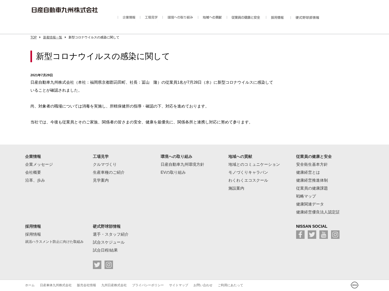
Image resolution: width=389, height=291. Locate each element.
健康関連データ (310, 204)
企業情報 (126, 19)
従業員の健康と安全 (244, 19)
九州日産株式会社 (114, 285)
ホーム (30, 285)
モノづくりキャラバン (248, 172)
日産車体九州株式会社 (56, 285)
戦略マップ (306, 196)
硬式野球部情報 (309, 19)
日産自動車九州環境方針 (182, 164)
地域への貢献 (210, 19)
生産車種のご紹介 (109, 172)
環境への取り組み (177, 19)
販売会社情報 (86, 285)
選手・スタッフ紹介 (111, 234)
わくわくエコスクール (248, 180)
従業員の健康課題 (312, 188)
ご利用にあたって (230, 285)
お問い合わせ (202, 285)
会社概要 (33, 172)
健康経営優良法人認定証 (318, 212)
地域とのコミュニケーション (254, 164)
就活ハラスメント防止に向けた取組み (54, 242)
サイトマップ (178, 285)
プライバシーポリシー (148, 285)
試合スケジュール (109, 242)
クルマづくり (105, 164)
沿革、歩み (35, 180)
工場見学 (149, 19)
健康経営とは (308, 172)
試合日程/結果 (105, 250)
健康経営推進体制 (312, 180)
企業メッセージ (39, 164)
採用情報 (276, 19)
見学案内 (101, 180)
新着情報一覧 (52, 37)
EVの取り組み (173, 172)
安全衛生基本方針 (312, 164)
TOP (33, 37)
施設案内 (236, 188)
